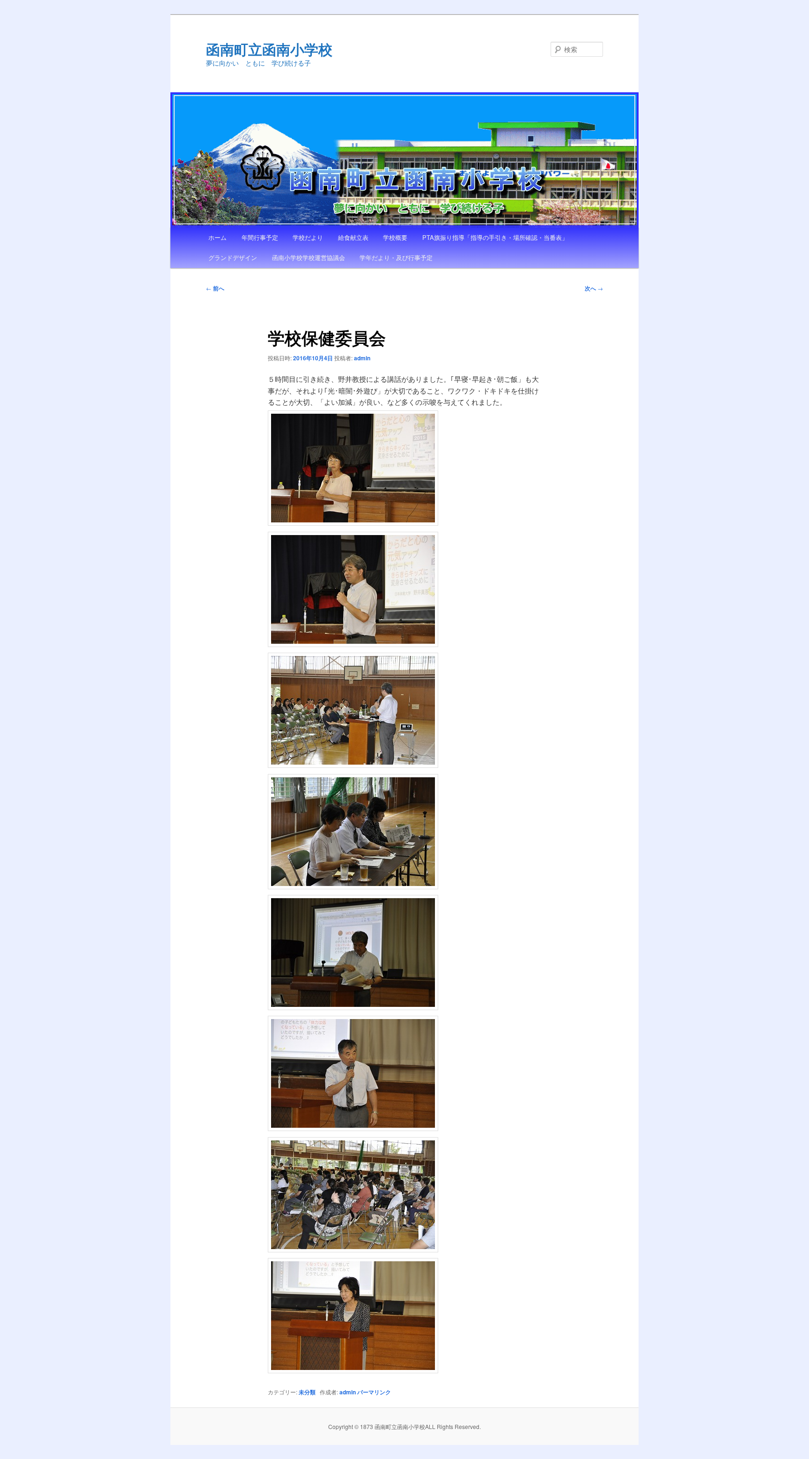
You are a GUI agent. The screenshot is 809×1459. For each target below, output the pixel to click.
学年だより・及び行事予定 (396, 257)
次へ (594, 288)
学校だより (308, 237)
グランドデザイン (232, 257)
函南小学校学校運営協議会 (308, 257)
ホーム (217, 237)
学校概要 (395, 237)
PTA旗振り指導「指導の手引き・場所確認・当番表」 (495, 237)
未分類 (307, 1392)
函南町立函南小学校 (269, 49)
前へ (215, 288)
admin (362, 358)
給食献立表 (353, 237)
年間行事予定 (260, 237)
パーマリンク (374, 1392)
